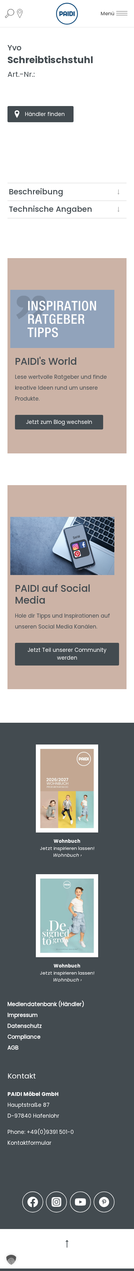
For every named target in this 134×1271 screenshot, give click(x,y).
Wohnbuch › (67, 855)
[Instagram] (56, 1202)
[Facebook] (32, 1202)
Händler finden (45, 114)
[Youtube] (80, 1202)
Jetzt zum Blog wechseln (59, 422)
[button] (11, 1260)
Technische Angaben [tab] (50, 209)
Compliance (24, 1037)
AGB (12, 1047)
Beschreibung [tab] (36, 191)
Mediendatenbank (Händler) (45, 1004)
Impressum (22, 1015)
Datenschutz (24, 1026)
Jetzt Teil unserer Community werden (67, 654)
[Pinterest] (104, 1202)
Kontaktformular (29, 1143)
